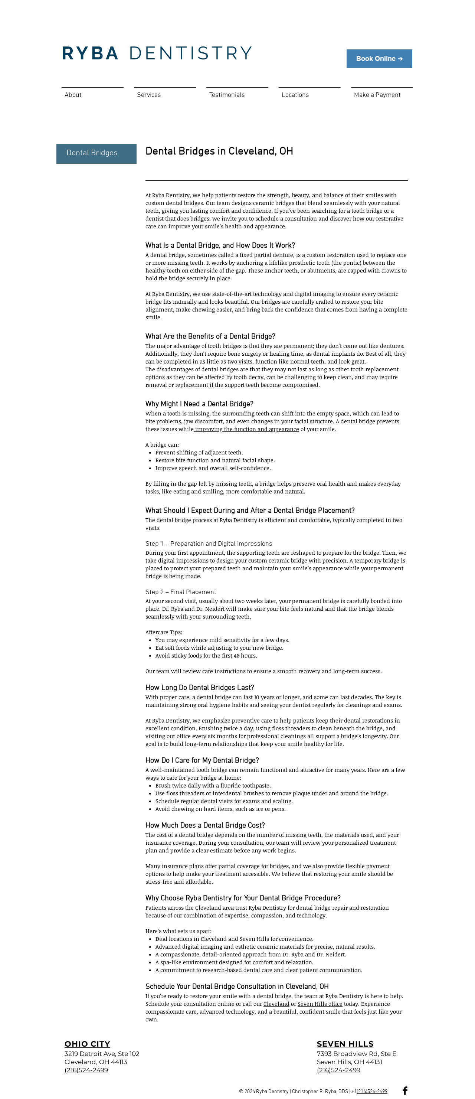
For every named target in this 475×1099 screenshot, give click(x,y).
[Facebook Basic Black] (405, 1090)
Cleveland (276, 1003)
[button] (92, 92)
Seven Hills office (320, 1003)
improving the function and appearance (246, 429)
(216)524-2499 (372, 1092)
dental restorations (368, 720)
